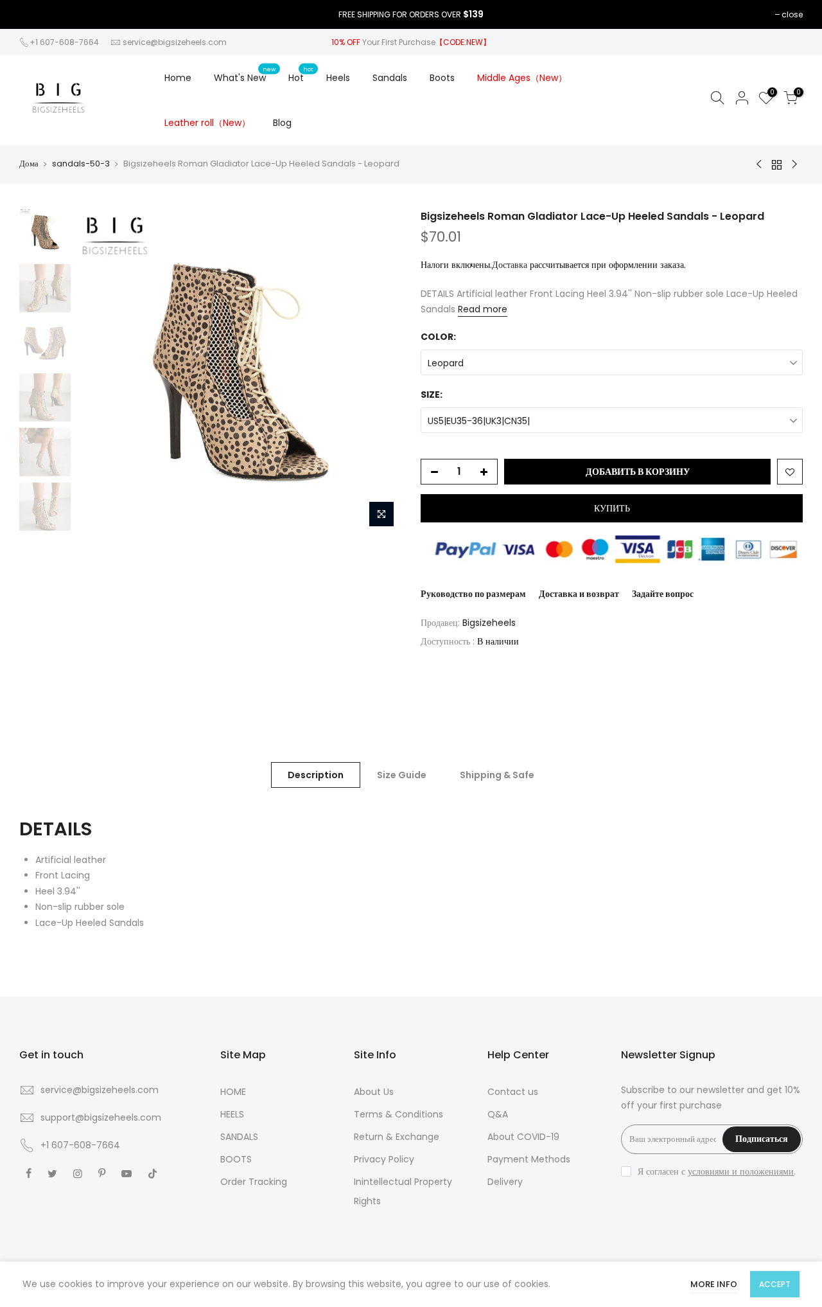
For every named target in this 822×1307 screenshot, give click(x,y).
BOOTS (236, 1159)
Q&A (497, 1114)
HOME (233, 1091)
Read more (482, 309)
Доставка (509, 264)
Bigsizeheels (489, 622)
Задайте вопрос (663, 593)
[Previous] (100, 371)
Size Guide (401, 775)
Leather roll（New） (207, 122)
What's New (245, 74)
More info (713, 1284)
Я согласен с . (717, 1171)
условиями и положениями (741, 1171)
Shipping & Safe (497, 775)
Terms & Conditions (398, 1114)
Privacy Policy (384, 1159)
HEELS (232, 1114)
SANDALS (239, 1136)
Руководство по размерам (473, 593)
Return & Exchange (396, 1136)
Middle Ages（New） (522, 77)
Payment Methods (528, 1159)
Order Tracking (253, 1181)
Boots (442, 77)
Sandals (389, 77)
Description (316, 775)
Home (177, 77)
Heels (338, 77)
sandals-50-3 (81, 164)
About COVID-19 (523, 1136)
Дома (29, 164)
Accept (775, 1284)
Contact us (512, 1091)
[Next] (379, 371)
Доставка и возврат (579, 593)
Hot (301, 74)
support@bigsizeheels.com (100, 1117)
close (792, 14)
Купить (612, 508)
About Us (374, 1091)
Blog (282, 122)
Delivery (505, 1181)
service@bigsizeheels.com (175, 42)
